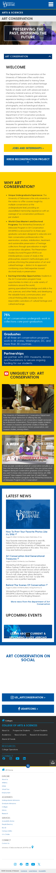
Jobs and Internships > (28, 148)
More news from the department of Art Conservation (30, 602)
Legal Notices (33, 871)
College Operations (10, 749)
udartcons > (29, 708)
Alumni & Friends (8, 739)
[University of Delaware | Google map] (32, 847)
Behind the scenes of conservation (25, 585)
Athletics (4, 782)
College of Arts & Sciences (19, 725)
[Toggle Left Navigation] (50, 56)
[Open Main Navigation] (51, 4)
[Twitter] (39, 865)
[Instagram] (15, 865)
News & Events (20, 735)
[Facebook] (21, 865)
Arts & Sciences (12, 12)
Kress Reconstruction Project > (28, 160)
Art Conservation (16, 56)
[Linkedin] (27, 865)
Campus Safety (7, 831)
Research (5, 813)
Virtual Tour (5, 789)
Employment (6, 792)
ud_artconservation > (29, 697)
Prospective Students (21, 730)
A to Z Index (6, 834)
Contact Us (5, 843)
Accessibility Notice (8, 821)
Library (4, 810)
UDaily (4, 786)
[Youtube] (33, 865)
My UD (4, 827)
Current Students (40, 730)
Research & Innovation (39, 735)
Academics (6, 735)
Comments (24, 871)
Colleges (5, 807)
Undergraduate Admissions (11, 800)
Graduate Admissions (9, 803)
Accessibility (42, 871)
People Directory (7, 824)
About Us (5, 730)
